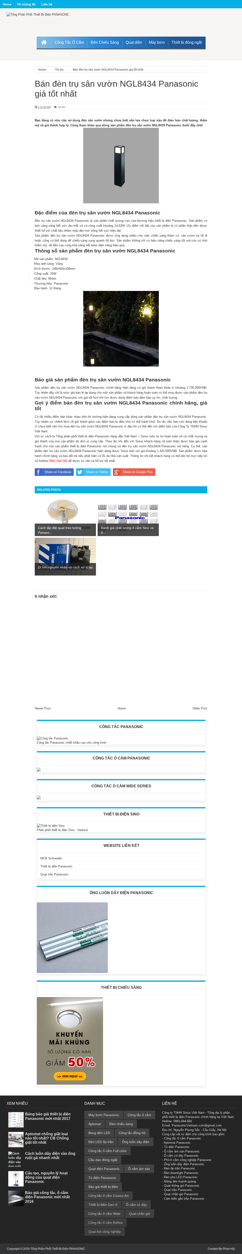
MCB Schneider (51, 858)
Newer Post (43, 708)
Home (7, 4)
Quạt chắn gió (139, 1214)
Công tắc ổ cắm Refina (105, 1222)
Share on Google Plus (138, 472)
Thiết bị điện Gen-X (102, 1205)
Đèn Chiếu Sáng (105, 42)
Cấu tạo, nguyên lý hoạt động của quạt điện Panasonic (46, 1177)
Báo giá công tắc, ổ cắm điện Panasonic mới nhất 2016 (47, 1197)
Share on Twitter (97, 472)
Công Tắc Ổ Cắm (69, 42)
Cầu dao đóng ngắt (102, 1160)
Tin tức (62, 107)
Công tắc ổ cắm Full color (107, 1151)
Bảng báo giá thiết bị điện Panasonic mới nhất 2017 (48, 1116)
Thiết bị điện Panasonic (56, 866)
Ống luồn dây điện (135, 1142)
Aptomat (94, 1124)
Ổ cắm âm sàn (139, 1169)
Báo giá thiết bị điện (103, 1187)
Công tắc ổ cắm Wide (104, 1214)
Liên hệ (46, 4)
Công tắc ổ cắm (139, 1115)
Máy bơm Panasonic (103, 1115)
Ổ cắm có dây (136, 1205)
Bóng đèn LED (99, 1133)
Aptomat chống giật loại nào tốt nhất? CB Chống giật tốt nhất (47, 1138)
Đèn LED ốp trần (100, 1142)
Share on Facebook (58, 472)
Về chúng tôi (26, 4)
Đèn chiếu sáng (121, 1124)
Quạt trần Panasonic (54, 874)
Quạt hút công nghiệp (104, 1231)
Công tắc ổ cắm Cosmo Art (108, 1196)
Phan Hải (229, 1248)
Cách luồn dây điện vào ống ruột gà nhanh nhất (50, 1156)
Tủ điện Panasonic (102, 1178)
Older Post (200, 708)
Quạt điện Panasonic (104, 1169)
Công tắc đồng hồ (132, 1133)
